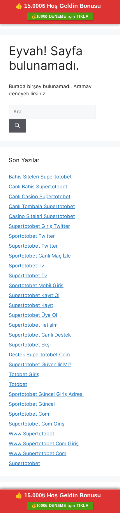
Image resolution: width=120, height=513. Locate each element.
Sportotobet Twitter (32, 236)
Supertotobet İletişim (33, 325)
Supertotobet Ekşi (30, 345)
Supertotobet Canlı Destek (40, 335)
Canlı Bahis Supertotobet (38, 187)
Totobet (18, 384)
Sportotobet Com (29, 414)
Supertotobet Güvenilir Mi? (40, 364)
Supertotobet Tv (28, 275)
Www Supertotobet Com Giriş (44, 443)
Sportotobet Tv (26, 266)
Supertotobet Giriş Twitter (39, 226)
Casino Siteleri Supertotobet (42, 216)
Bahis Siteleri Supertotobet (40, 177)
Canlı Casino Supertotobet (39, 196)
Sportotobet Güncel (32, 404)
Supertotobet (24, 463)
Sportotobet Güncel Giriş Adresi (46, 394)
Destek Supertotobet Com (39, 355)
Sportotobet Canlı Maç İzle (40, 256)
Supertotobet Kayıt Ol (34, 295)
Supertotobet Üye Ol (33, 315)
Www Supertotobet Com (37, 453)
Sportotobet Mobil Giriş (36, 285)
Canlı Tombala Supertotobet (42, 206)
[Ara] (17, 126)
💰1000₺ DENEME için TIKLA (60, 16)
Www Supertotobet (31, 434)
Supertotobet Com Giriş (36, 424)
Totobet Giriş (24, 374)
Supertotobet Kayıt (31, 305)
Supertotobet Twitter (33, 246)
